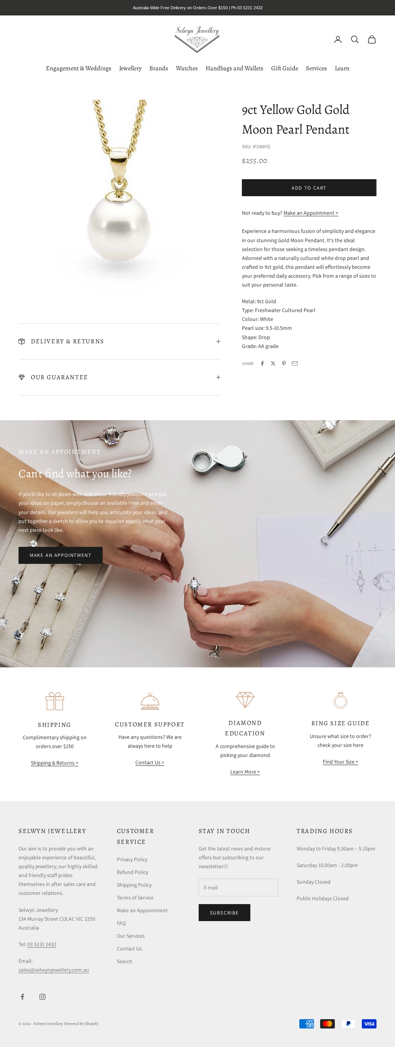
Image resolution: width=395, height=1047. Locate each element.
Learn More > (245, 771)
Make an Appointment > (311, 212)
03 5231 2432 (41, 944)
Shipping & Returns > (54, 762)
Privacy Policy (132, 859)
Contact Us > (149, 762)
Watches (187, 68)
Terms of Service (135, 897)
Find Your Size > (340, 761)
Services (316, 68)
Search (124, 961)
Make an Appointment (60, 555)
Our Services (131, 935)
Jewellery (130, 68)
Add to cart (309, 188)
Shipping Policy (134, 884)
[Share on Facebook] (262, 363)
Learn (342, 68)
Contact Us (129, 948)
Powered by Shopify (81, 1024)
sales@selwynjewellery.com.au (54, 969)
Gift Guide (284, 68)
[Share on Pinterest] (284, 363)
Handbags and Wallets (234, 68)
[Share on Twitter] (273, 363)
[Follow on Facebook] (22, 997)
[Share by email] (295, 363)
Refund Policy (132, 872)
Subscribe (224, 913)
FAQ (121, 923)
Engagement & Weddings (78, 68)
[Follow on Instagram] (42, 997)
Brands (158, 68)
